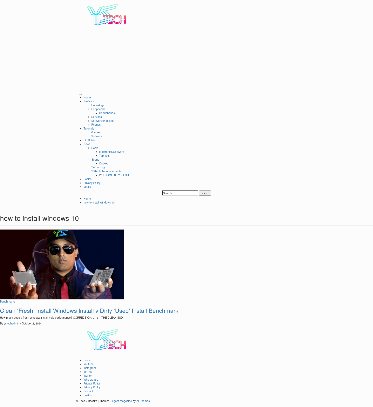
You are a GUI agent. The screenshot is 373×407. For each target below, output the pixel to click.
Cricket (103, 163)
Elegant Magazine (121, 401)
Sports (95, 159)
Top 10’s (104, 155)
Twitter (88, 375)
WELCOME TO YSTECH (114, 175)
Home (88, 97)
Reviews (89, 101)
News (88, 144)
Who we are (91, 379)
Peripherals (98, 109)
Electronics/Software (111, 152)
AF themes (143, 401)
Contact (88, 391)
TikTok (88, 372)
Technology (98, 167)
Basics (88, 179)
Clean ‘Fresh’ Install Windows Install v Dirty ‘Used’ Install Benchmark (89, 310)
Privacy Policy (92, 183)
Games (95, 132)
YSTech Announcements (106, 171)
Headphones (107, 113)
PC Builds (89, 140)
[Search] (77, 93)
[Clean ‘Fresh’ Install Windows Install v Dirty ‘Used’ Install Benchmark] (62, 264)
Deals (94, 148)
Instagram (90, 368)
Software (96, 136)
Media (87, 187)
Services (96, 117)
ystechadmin (12, 323)
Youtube (89, 364)
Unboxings (97, 105)
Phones (96, 124)
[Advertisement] (186, 62)
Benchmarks (7, 301)
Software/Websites (102, 121)
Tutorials (90, 128)
